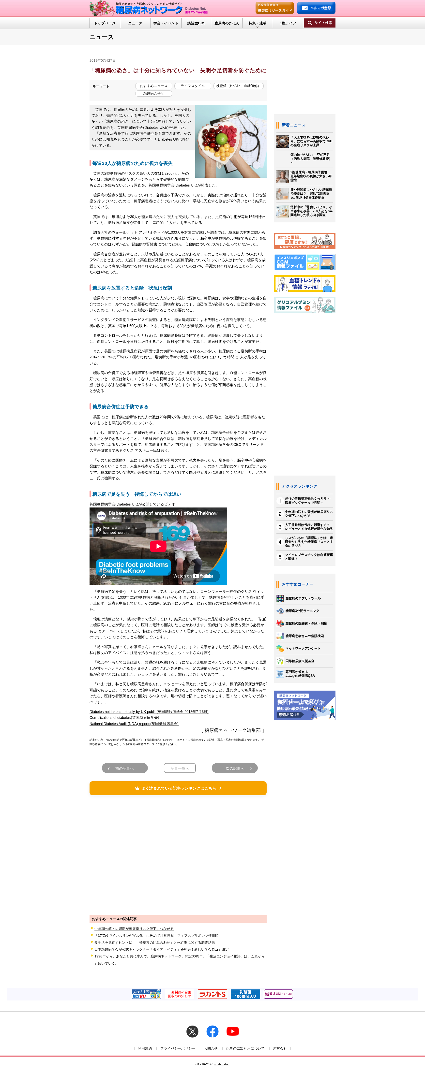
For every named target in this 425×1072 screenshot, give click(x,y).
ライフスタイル (193, 86)
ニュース (135, 23)
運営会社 (280, 1048)
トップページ (105, 23)
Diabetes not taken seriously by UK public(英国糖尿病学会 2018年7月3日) (149, 712)
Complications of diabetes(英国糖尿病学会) (124, 717)
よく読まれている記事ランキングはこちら (178, 788)
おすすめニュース (153, 86)
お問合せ (211, 1048)
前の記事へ (124, 768)
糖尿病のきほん (226, 23)
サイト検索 (323, 23)
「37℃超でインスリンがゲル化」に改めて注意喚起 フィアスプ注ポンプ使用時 (156, 936)
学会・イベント (165, 23)
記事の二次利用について (245, 1048)
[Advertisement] (178, 854)
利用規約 (145, 1048)
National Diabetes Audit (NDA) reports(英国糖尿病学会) (134, 724)
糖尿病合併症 (153, 93)
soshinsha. (221, 1064)
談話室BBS (196, 23)
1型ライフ (288, 23)
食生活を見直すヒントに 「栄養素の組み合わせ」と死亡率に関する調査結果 (154, 942)
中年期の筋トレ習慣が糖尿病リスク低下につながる (134, 929)
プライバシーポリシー (178, 1048)
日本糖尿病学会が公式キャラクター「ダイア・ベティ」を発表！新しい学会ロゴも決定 (161, 949)
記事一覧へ (180, 768)
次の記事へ (235, 768)
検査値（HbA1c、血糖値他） (238, 86)
